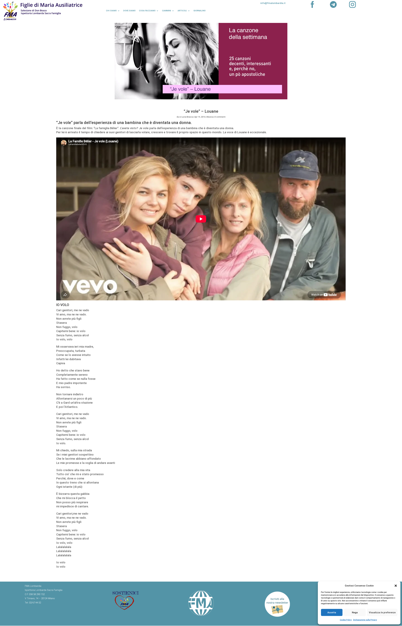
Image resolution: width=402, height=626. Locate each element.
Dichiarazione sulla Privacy (365, 620)
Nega (355, 612)
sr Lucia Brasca (186, 117)
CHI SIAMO (111, 10)
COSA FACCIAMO (147, 10)
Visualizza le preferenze (382, 612)
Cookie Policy (346, 620)
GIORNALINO (199, 10)
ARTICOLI (182, 10)
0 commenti (220, 117)
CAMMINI (166, 10)
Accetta (331, 612)
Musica (210, 117)
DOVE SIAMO (129, 10)
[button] (395, 585)
